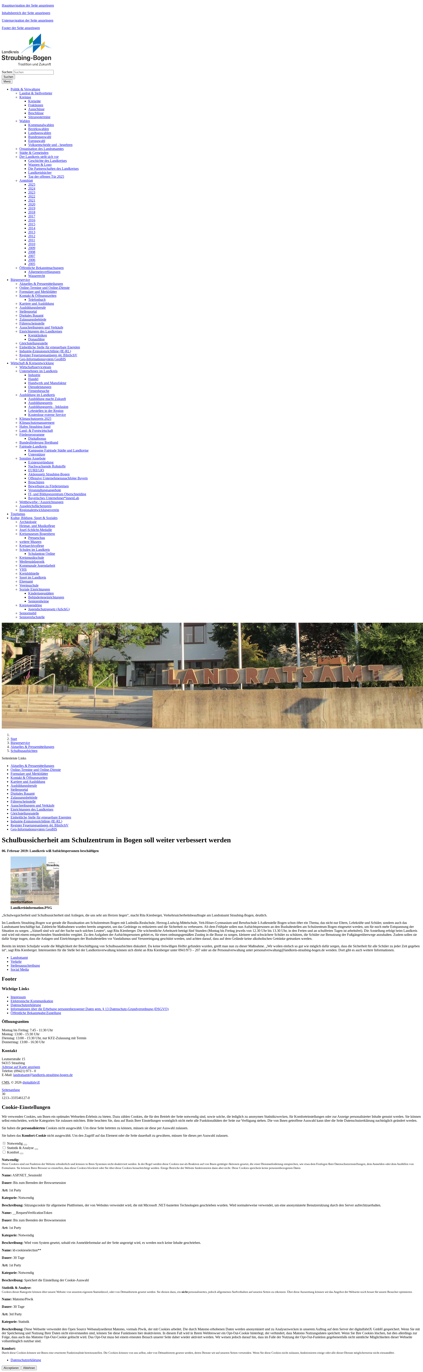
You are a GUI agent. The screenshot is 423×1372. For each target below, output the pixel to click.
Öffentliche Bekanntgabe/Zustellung (36, 1013)
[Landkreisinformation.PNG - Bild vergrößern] (35, 904)
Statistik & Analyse (20, 1148)
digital (31, 1082)
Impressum (18, 997)
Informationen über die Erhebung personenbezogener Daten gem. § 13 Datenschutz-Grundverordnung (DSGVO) (90, 1009)
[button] (25, 89)
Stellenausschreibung (25, 965)
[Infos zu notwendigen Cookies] (25, 1144)
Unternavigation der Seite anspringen (27, 20)
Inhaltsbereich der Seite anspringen (26, 13)
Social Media (20, 969)
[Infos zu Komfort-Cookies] (21, 1153)
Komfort (13, 1152)
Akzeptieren (11, 1368)
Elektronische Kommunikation (32, 1001)
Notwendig (15, 1143)
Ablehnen (29, 1368)
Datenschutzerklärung (26, 1005)
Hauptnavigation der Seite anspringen (28, 5)
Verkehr (16, 961)
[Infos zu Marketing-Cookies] (36, 1149)
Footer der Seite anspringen (21, 28)
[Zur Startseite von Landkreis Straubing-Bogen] (32, 64)
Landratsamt (19, 957)
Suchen (7, 72)
